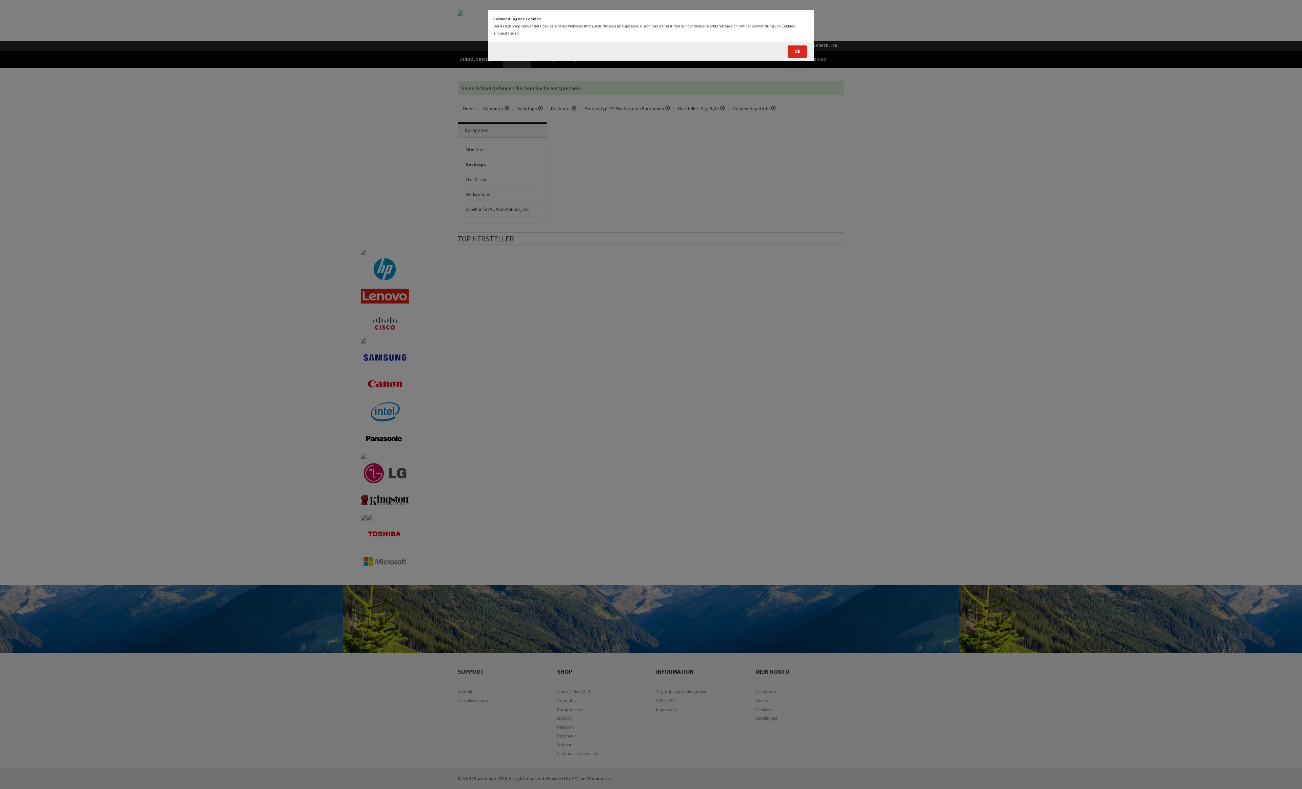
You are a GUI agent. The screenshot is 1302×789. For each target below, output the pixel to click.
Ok (797, 51)
